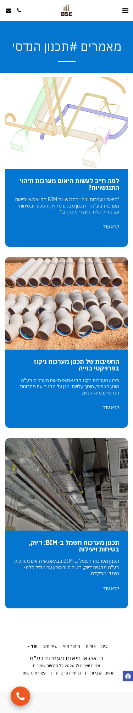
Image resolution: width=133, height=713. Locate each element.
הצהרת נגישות (34, 673)
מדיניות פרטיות (68, 673)
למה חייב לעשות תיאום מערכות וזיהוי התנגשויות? (69, 184)
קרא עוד (111, 227)
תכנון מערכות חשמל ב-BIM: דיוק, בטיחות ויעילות (74, 545)
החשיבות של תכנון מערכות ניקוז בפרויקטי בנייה (76, 364)
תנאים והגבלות (102, 673)
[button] (125, 10)
